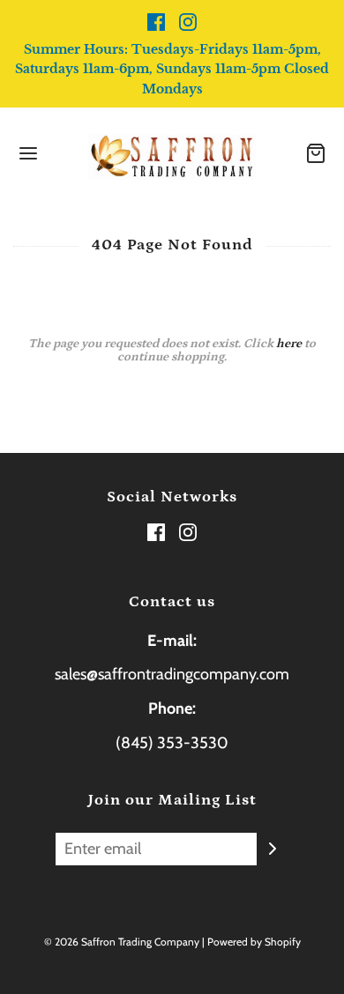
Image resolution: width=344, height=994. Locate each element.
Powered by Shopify (254, 941)
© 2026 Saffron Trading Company (121, 941)
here (289, 344)
